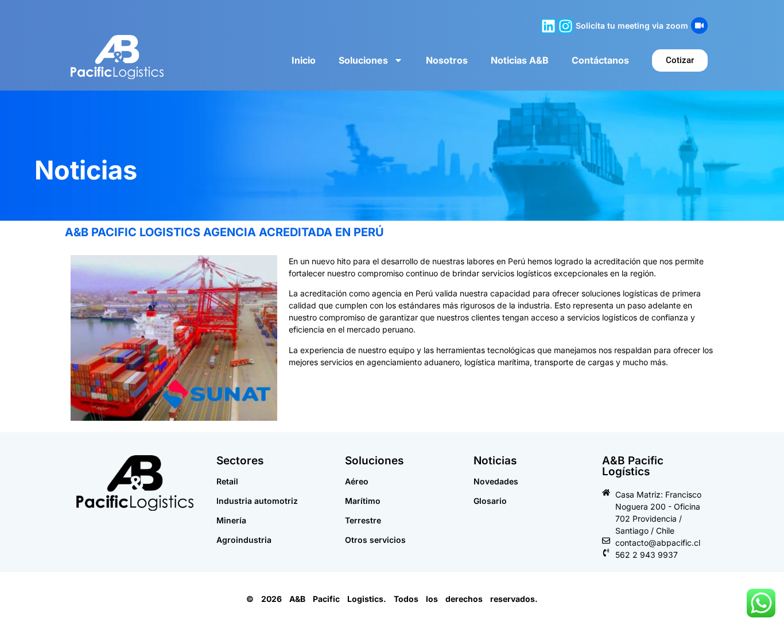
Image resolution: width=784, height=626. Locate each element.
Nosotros (447, 60)
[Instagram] (565, 26)
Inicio (304, 60)
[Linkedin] (548, 26)
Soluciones (363, 60)
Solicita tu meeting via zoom (632, 25)
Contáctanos (600, 60)
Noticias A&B (520, 60)
